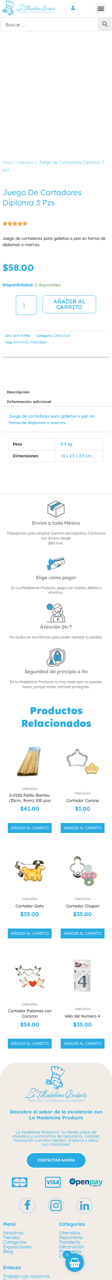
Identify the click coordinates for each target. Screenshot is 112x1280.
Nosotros (13, 1190)
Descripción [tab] (18, 392)
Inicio (7, 162)
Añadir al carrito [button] (30, 785)
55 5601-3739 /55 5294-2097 (34, 1272)
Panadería (70, 1208)
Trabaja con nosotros (26, 1233)
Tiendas (11, 1194)
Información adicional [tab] (29, 401)
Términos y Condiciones (29, 1243)
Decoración (71, 1204)
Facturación (16, 1238)
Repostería (70, 1194)
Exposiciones (17, 1204)
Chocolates (71, 1213)
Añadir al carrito (69, 304)
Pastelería (69, 1199)
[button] (101, 8)
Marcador (38, 342)
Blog (8, 1208)
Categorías (15, 1199)
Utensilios (25, 162)
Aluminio (21, 342)
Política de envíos (21, 1252)
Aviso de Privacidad (24, 1247)
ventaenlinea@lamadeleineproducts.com (47, 1277)
